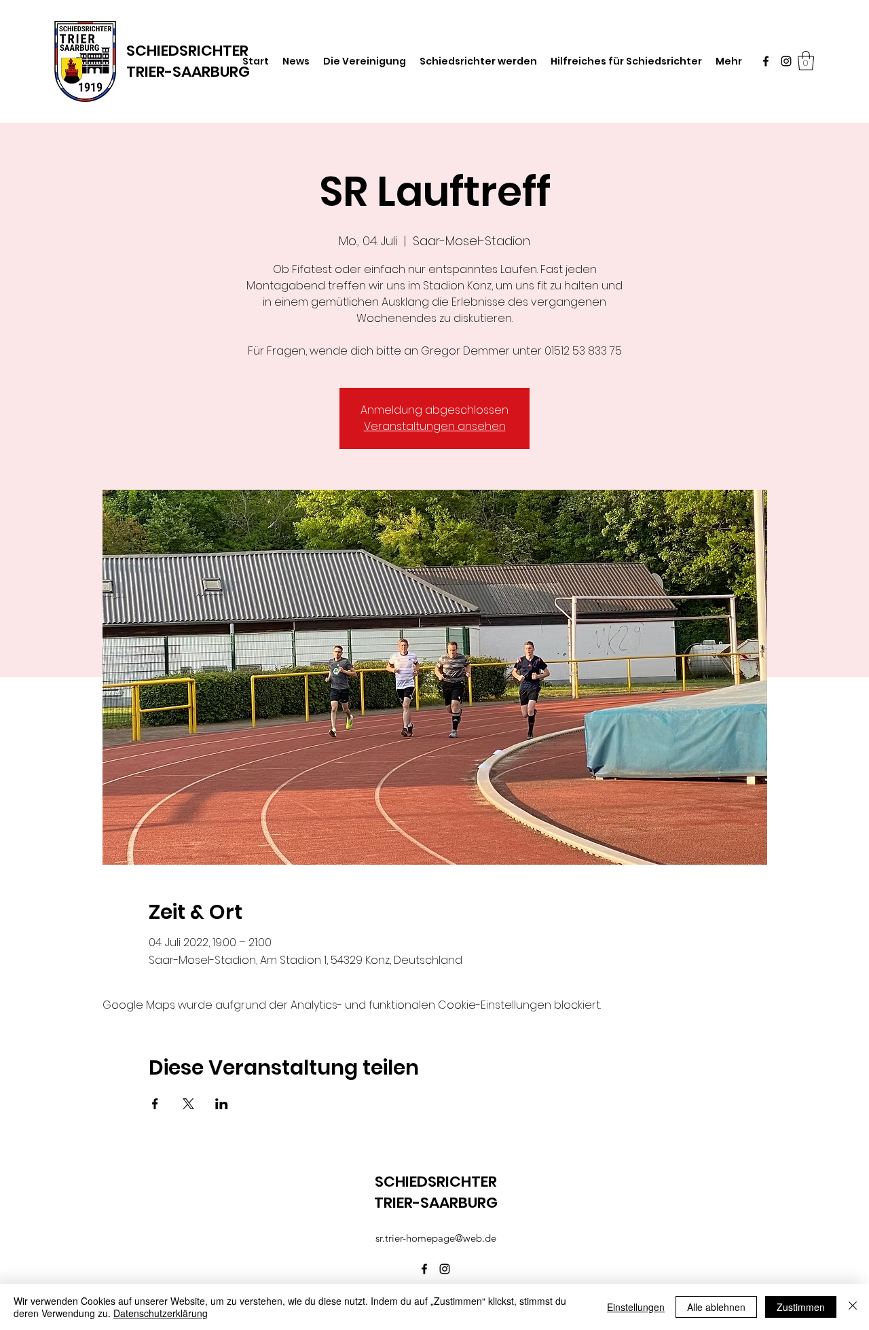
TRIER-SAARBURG (188, 71)
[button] (806, 61)
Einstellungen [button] (636, 1307)
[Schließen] (853, 1307)
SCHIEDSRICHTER (436, 1181)
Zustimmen (801, 1307)
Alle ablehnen (716, 1307)
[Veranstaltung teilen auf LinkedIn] (221, 1103)
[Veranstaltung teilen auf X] (188, 1103)
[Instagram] (786, 61)
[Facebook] (766, 61)
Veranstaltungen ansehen (435, 426)
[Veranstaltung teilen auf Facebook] (155, 1103)
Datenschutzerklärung (160, 1313)
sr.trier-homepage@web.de (435, 1238)
